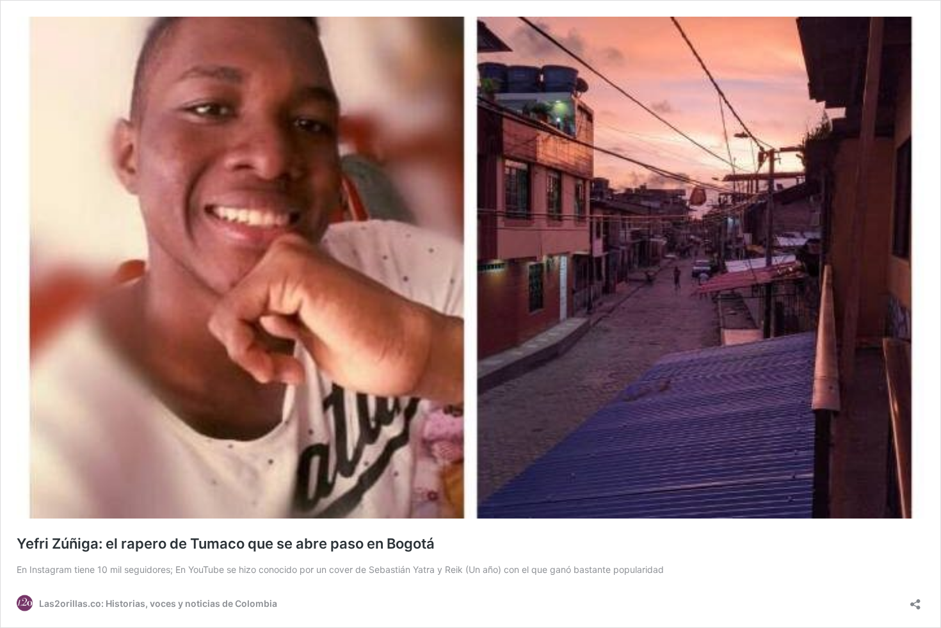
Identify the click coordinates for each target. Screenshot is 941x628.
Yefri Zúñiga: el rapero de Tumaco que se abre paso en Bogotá (226, 543)
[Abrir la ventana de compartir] (915, 600)
